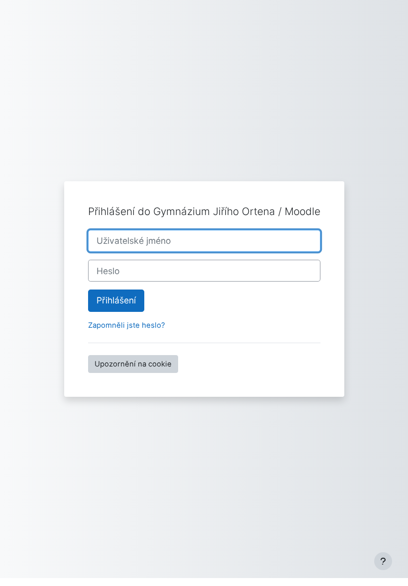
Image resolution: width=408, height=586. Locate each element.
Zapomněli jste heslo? (126, 325)
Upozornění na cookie (133, 364)
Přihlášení (116, 300)
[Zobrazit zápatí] (383, 561)
